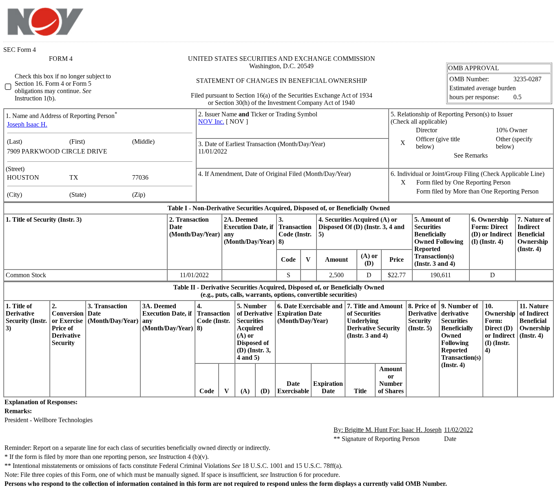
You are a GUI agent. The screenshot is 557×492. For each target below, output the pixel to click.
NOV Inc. (211, 121)
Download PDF (528, 19)
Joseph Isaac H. (27, 124)
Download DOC (518, 19)
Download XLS (539, 19)
